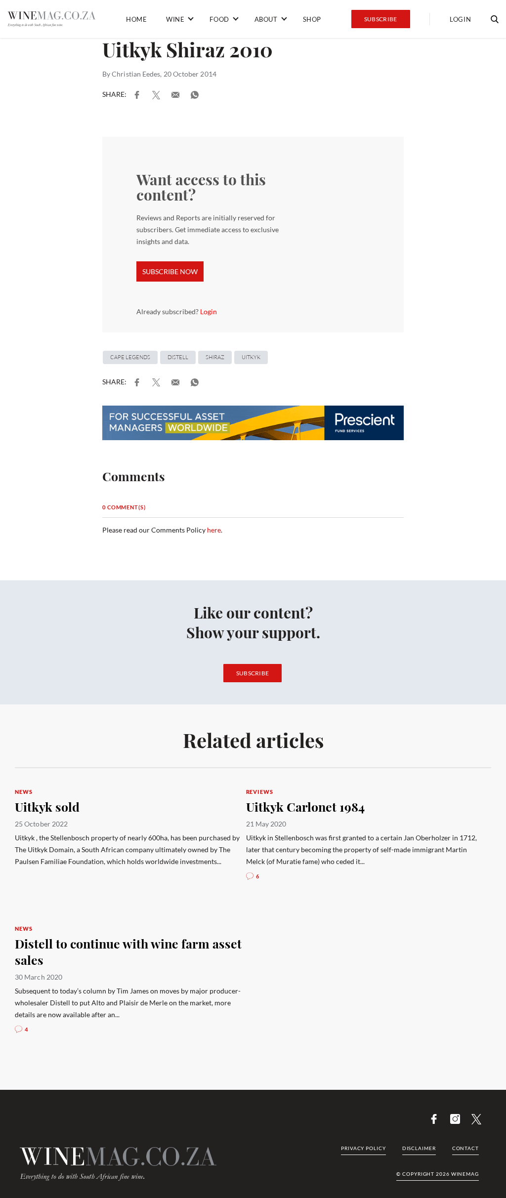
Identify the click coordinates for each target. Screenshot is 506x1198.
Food (219, 19)
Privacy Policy (363, 1148)
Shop (312, 19)
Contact (465, 1148)
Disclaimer (419, 1148)
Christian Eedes (136, 74)
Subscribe (380, 19)
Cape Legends (130, 357)
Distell (178, 357)
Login (460, 19)
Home (136, 19)
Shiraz (215, 357)
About (266, 19)
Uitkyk (251, 357)
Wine (175, 19)
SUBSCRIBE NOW (170, 271)
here (214, 530)
